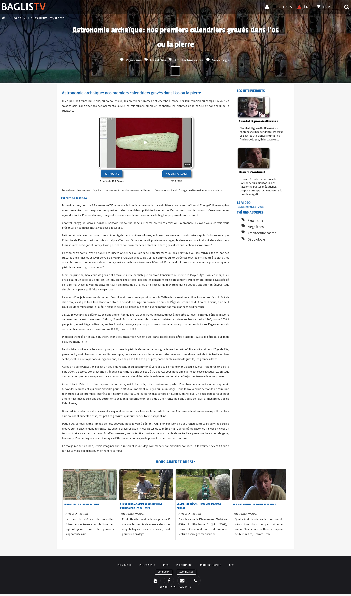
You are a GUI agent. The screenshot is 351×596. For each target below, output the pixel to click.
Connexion (267, 7)
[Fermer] (184, 154)
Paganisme (134, 60)
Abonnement (186, 571)
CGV (231, 565)
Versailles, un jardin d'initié (81, 504)
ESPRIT (330, 7)
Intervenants (147, 565)
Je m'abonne (112, 173)
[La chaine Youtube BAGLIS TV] (156, 580)
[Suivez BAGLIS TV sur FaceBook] (169, 580)
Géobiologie (220, 60)
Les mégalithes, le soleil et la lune (254, 504)
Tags (166, 565)
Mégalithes (158, 60)
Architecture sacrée (189, 60)
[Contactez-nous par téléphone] (196, 580)
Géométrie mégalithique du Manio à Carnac (199, 506)
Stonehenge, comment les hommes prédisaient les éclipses (141, 506)
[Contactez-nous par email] (182, 580)
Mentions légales (210, 565)
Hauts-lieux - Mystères (76, 513)
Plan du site (125, 565)
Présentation (184, 565)
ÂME (307, 7)
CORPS (285, 7)
